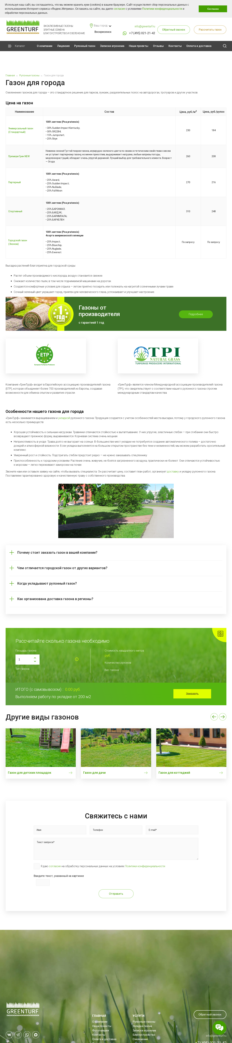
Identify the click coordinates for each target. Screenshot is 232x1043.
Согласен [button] (213, 8)
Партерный (14, 182)
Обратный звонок (173, 29)
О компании (44, 46)
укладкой (64, 418)
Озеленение (140, 1039)
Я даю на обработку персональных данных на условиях (103, 866)
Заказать (192, 693)
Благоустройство (144, 1034)
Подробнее (196, 314)
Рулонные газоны (144, 1021)
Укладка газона (142, 1026)
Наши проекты (138, 46)
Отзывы (158, 46)
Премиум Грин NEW (19, 156)
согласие (119, 8)
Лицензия (63, 46)
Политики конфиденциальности (162, 8)
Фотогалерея (100, 1030)
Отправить (116, 893)
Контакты (175, 46)
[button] (49, 13)
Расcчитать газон (210, 29)
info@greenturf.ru (145, 26)
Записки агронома (112, 46)
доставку (173, 471)
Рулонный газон (84, 46)
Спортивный (15, 211)
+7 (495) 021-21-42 (142, 33)
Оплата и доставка (198, 46)
